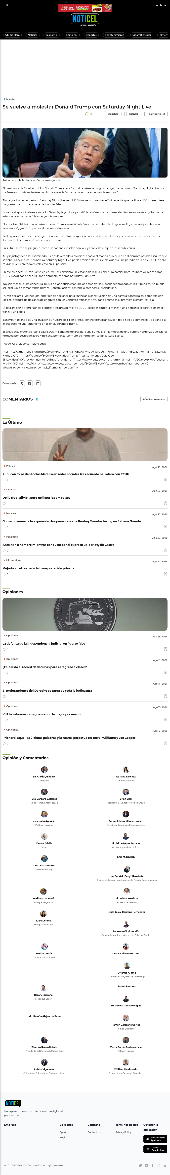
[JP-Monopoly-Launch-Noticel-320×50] (85, 8)
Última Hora (12, 35)
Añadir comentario (154, 399)
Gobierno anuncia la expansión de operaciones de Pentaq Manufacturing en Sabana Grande (71, 521)
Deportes (91, 35)
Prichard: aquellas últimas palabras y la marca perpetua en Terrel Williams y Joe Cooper (68, 737)
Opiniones (72, 35)
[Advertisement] (85, 64)
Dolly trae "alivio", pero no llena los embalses (36, 497)
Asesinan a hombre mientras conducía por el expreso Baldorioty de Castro (58, 544)
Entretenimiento (114, 35)
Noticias (32, 35)
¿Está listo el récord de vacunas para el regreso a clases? (44, 667)
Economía (51, 35)
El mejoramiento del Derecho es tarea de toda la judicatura (47, 690)
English (64, 1137)
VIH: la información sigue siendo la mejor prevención (42, 714)
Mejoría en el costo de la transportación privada (38, 568)
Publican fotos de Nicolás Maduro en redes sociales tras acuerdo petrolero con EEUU (65, 474)
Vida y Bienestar (141, 35)
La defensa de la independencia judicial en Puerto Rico (43, 643)
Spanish (64, 1132)
